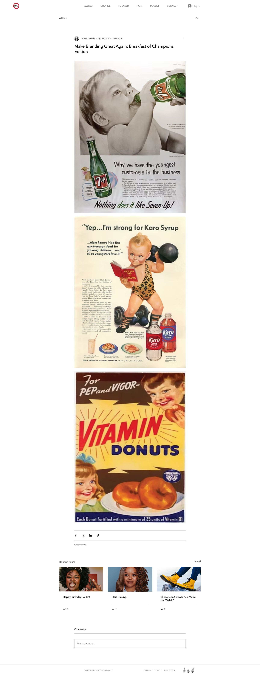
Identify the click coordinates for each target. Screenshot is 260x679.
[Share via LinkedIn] (90, 535)
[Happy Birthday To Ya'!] (81, 579)
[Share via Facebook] (75, 535)
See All (197, 561)
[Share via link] (97, 535)
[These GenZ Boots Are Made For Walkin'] (179, 579)
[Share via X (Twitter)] (83, 535)
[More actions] (184, 38)
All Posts (63, 18)
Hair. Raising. (119, 597)
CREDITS (147, 670)
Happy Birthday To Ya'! (76, 597)
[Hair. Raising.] (130, 579)
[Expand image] (130, 137)
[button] (196, 18)
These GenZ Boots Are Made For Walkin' (178, 598)
